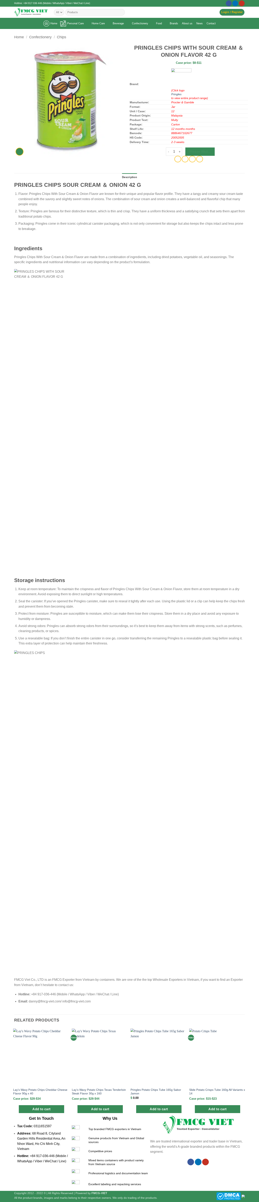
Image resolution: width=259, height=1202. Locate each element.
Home (53, 23)
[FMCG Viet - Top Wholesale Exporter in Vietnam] (31, 12)
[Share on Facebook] (177, 159)
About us (187, 23)
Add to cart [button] (41, 1109)
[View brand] (181, 78)
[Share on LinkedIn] (199, 159)
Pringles (176, 94)
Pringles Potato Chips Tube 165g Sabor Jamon (156, 1091)
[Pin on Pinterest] (192, 159)
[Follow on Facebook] (229, 3)
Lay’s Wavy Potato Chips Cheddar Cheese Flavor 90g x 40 (40, 1091)
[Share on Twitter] (185, 159)
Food (159, 23)
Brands (174, 23)
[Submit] (121, 12)
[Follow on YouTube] (242, 3)
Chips (61, 37)
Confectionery (140, 23)
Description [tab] (129, 177)
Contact (211, 23)
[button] (232, 12)
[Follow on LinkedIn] (235, 3)
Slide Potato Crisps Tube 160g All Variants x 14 (217, 1091)
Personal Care (75, 23)
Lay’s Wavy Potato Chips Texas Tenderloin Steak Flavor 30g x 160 (99, 1091)
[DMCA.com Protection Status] (228, 1196)
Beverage (118, 23)
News (199, 23)
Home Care (98, 23)
